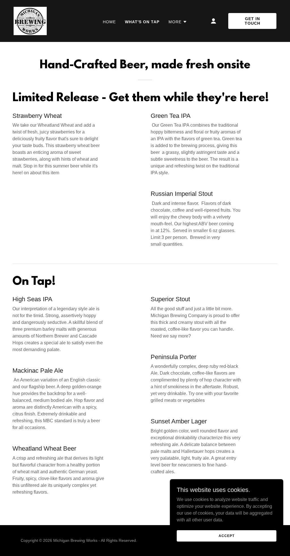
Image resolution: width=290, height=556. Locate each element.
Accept (226, 536)
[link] (30, 20)
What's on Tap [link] (142, 22)
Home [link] (109, 22)
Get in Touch (252, 21)
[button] (178, 21)
